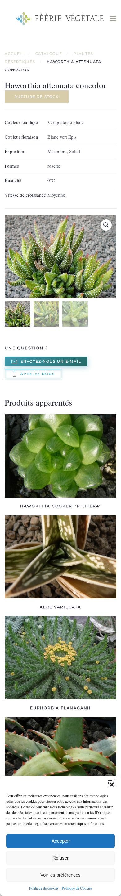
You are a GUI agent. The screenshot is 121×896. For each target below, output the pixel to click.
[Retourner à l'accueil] (60, 18)
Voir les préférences (60, 874)
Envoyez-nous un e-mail (50, 361)
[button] (112, 784)
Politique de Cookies (77, 888)
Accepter (61, 841)
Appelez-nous (37, 374)
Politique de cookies (44, 888)
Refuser (60, 858)
